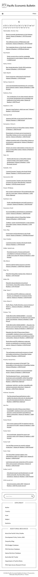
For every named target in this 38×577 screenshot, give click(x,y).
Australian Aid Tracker (11, 557)
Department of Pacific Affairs (14, 561)
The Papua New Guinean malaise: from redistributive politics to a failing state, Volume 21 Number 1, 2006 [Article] (19, 456)
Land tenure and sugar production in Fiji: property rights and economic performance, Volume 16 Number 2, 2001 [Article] (19, 463)
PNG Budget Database (12, 545)
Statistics (8, 523)
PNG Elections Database (12, 549)
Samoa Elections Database (13, 553)
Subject (7, 519)
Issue (6, 515)
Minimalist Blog (13, 574)
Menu (34, 13)
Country (7, 511)
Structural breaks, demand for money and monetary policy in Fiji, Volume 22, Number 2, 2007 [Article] (20, 436)
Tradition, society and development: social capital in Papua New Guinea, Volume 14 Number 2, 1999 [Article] (20, 224)
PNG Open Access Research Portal (15, 565)
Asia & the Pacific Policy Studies (14, 533)
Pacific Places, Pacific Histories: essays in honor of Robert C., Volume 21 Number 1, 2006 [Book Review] (20, 306)
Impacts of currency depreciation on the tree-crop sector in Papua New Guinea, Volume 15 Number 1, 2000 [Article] (20, 149)
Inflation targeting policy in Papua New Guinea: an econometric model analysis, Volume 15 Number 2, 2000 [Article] (20, 142)
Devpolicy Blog (9, 541)
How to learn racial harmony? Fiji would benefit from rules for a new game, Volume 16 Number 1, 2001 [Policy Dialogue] (20, 193)
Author (7, 507)
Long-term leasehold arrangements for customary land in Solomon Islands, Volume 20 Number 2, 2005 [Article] (20, 87)
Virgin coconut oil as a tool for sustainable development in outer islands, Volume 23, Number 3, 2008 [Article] (20, 58)
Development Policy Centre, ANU (15, 537)
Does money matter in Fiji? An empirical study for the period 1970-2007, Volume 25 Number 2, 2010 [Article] (20, 425)
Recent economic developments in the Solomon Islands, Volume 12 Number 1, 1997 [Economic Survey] (19, 36)
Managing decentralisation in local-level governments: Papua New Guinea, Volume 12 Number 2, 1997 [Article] (18, 284)
